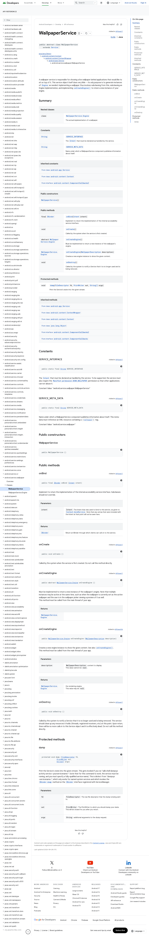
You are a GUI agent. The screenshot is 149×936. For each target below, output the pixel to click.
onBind (69, 217)
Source (36, 899)
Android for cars (78, 902)
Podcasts (37, 911)
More (60, 3)
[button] (15, 25)
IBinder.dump (45, 782)
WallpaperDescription (91, 252)
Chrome (74, 920)
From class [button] (56, 170)
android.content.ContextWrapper (58, 58)
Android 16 (96, 892)
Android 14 (96, 899)
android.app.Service (56, 61)
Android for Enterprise (42, 892)
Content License (98, 843)
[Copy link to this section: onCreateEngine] (59, 573)
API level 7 (119, 31)
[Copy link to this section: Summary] (54, 101)
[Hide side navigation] (28, 931)
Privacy (56, 903)
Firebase (85, 920)
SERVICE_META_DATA (74, 147)
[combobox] (85, 3)
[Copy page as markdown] (86, 33)
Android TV (76, 906)
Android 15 (96, 896)
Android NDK (115, 908)
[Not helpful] (121, 24)
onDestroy (70, 262)
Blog (35, 907)
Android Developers (45, 24)
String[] (94, 285)
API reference (10, 11)
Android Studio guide (119, 893)
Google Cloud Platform (101, 920)
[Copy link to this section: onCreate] (51, 544)
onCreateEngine (73, 239)
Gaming (56, 888)
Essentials (28, 3)
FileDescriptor (62, 285)
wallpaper (88, 420)
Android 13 (96, 903)
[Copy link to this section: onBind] (48, 473)
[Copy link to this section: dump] (47, 747)
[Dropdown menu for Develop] (52, 3)
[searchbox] (16, 20)
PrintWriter (79, 285)
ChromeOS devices (79, 898)
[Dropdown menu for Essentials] (36, 3)
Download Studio (117, 904)
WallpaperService (49, 200)
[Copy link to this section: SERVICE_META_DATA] (65, 398)
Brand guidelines (56, 930)
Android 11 (95, 911)
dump (52, 285)
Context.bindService (75, 512)
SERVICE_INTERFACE (74, 137)
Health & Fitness (59, 896)
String (44, 137)
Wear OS (75, 894)
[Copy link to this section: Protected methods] (67, 739)
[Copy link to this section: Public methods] (62, 465)
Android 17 (96, 888)
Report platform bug (137, 888)
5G (54, 907)
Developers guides (117, 897)
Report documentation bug (137, 893)
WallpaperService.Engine (77, 116)
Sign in (143, 3)
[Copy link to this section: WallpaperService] (60, 443)
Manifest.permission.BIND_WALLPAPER (70, 381)
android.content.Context (51, 56)
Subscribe (120, 930)
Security (37, 896)
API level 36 (119, 629)
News (36, 903)
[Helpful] (117, 24)
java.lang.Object (45, 54)
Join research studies (137, 901)
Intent (73, 141)
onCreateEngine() (82, 88)
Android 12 (96, 907)
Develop (45, 3)
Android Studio (131, 3)
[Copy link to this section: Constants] (55, 351)
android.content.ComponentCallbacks (71, 339)
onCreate (70, 229)
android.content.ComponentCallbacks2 (71, 183)
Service (54, 47)
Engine (45, 85)
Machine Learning (60, 892)
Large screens (77, 891)
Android (37, 888)
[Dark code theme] (121, 366)
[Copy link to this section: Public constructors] (67, 435)
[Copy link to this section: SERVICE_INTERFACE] (64, 359)
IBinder (50, 217)
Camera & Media (59, 899)
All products (119, 920)
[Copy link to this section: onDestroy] (53, 702)
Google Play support (137, 898)
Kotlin (113, 37)
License (44, 930)
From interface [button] (65, 183)
